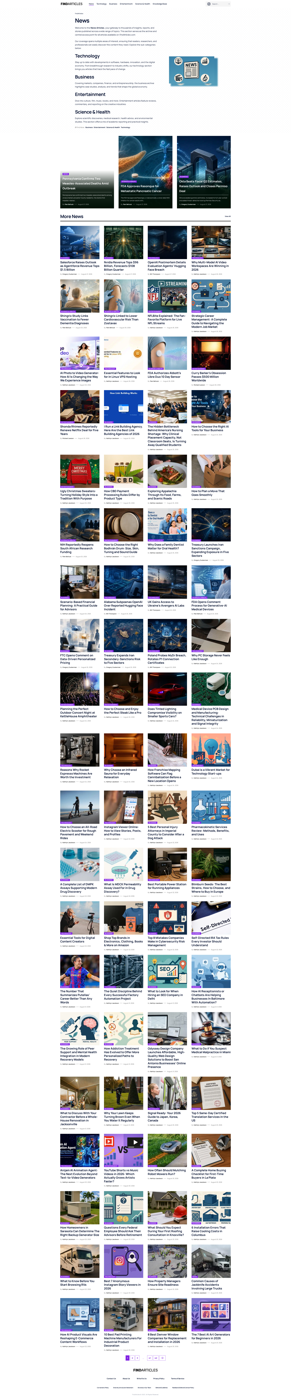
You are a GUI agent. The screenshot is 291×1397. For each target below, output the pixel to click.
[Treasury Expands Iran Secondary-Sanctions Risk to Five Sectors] (123, 635)
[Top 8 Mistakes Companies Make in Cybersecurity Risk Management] (167, 918)
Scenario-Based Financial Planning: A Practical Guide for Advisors (78, 605)
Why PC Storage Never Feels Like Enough (211, 657)
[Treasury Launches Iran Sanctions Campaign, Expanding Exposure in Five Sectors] (211, 524)
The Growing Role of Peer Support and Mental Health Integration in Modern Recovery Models (78, 1054)
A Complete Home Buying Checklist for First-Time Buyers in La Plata (209, 1174)
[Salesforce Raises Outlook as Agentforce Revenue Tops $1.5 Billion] (79, 242)
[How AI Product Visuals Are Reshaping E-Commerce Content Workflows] (79, 1314)
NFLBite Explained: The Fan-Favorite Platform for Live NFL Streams (167, 319)
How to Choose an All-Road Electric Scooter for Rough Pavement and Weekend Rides (78, 832)
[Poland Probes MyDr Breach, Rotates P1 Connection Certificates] (167, 635)
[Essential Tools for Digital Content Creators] (79, 918)
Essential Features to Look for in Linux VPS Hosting (122, 375)
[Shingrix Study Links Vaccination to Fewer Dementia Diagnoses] (79, 296)
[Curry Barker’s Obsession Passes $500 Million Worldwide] (211, 353)
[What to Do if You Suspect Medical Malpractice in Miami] (211, 1028)
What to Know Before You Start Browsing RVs (77, 1283)
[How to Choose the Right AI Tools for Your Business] (211, 406)
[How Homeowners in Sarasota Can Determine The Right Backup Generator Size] (79, 1207)
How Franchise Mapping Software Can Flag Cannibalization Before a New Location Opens (164, 775)
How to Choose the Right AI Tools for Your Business (210, 428)
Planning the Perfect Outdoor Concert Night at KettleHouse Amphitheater (78, 712)
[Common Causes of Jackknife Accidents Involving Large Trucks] (211, 1261)
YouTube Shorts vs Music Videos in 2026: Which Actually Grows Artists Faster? (121, 1175)
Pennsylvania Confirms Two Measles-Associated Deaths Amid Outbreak (86, 183)
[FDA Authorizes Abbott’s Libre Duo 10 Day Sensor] (167, 353)
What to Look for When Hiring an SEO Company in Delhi (165, 995)
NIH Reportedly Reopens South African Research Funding (77, 548)
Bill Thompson (155, 274)
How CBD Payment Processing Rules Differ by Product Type (122, 494)
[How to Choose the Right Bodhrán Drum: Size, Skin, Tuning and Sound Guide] (123, 524)
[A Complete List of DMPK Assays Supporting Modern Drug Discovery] (79, 864)
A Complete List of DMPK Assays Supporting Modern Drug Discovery (78, 888)
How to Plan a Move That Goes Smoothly (208, 493)
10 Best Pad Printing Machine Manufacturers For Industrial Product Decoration (123, 1340)
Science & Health (113, 127)
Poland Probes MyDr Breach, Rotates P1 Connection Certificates (167, 659)
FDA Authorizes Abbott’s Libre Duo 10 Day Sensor (164, 375)
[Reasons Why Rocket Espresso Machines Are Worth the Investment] (79, 750)
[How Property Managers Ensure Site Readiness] (167, 1261)
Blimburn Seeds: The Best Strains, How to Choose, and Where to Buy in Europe (211, 888)
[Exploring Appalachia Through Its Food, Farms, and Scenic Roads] (167, 471)
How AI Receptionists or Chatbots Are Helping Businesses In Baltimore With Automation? (208, 996)
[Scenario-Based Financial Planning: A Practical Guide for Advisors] (79, 582)
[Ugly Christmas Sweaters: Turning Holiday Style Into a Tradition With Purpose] (79, 471)
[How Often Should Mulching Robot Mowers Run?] (167, 1150)
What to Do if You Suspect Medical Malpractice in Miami (211, 1050)
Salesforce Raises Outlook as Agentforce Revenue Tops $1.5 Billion (79, 266)
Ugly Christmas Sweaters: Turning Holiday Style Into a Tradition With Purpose (79, 494)
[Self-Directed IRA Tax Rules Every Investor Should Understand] (211, 918)
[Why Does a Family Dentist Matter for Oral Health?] (167, 524)
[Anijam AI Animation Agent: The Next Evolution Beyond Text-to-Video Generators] (79, 1150)
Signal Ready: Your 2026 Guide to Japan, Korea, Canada (164, 1116)
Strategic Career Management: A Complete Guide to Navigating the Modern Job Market (209, 321)
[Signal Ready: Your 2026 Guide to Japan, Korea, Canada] (167, 1093)
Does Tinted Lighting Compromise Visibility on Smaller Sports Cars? (165, 712)
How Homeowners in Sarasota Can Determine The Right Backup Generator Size (79, 1231)
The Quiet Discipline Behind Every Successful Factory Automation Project (123, 995)
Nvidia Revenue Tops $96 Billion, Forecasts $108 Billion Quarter (121, 266)
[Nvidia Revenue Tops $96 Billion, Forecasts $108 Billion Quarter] (123, 242)
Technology (125, 127)
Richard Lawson (199, 385)
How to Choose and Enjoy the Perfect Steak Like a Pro (122, 711)
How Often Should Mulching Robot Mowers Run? (167, 1172)
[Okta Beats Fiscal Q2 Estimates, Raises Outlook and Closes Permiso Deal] (204, 172)
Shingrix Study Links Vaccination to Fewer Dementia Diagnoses (74, 319)
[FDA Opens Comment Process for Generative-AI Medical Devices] (211, 582)
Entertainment (99, 127)
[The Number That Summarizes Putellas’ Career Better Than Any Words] (79, 971)
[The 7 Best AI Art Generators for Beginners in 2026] (211, 1314)
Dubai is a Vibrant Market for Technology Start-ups (211, 771)
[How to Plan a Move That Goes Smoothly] (211, 471)
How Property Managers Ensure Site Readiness (164, 1283)
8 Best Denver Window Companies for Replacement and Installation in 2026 (167, 1338)
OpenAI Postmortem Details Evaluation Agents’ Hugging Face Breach (167, 266)
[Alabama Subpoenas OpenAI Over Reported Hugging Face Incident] (123, 582)
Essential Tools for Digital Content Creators (77, 939)
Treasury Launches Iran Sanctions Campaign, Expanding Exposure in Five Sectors (210, 550)
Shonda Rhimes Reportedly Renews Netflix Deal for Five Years (79, 430)
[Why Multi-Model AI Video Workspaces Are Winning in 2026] (211, 242)
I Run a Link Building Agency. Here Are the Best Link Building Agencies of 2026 (123, 430)
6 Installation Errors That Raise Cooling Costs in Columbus (209, 1231)
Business (89, 127)
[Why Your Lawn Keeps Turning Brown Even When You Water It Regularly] (123, 1093)
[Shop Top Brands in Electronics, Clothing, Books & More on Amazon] (123, 918)
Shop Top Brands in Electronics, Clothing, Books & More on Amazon (123, 941)
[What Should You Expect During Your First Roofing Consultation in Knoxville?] (167, 1207)
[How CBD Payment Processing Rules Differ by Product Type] (123, 471)
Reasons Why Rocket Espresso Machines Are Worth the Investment (76, 773)
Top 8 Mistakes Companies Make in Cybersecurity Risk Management (166, 941)
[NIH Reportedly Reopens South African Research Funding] (79, 524)
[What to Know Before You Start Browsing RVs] (79, 1261)
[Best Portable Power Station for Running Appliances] (167, 864)
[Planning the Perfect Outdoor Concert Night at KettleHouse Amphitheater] (79, 689)
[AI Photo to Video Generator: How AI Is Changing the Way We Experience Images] (79, 353)
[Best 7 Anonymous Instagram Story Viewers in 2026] (123, 1261)
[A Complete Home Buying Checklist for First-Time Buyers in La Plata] (211, 1150)
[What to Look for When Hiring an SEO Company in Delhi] (167, 971)
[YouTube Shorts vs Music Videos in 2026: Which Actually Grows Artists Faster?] (123, 1150)
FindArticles (79, 13)
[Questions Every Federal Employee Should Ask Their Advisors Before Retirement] (123, 1207)
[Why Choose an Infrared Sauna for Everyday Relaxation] (123, 750)
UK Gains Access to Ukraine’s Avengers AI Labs (166, 604)
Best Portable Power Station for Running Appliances (167, 886)
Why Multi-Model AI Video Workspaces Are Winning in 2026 (210, 266)
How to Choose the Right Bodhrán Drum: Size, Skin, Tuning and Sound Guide (121, 548)
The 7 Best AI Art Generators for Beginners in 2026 (211, 1336)
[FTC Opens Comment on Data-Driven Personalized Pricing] (79, 635)
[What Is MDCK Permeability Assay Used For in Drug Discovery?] (123, 864)
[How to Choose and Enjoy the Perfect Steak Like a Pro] (123, 689)
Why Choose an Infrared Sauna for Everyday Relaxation (120, 773)
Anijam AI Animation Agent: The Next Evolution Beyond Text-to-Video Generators (79, 1174)
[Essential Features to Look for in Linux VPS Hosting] (123, 353)
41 (150, 1358)
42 (156, 1358)
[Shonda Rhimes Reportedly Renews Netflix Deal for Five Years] (79, 406)
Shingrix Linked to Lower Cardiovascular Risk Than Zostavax (121, 319)
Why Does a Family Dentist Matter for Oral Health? (166, 546)
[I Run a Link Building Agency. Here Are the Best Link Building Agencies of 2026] (123, 406)
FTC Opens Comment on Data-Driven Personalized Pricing (77, 659)
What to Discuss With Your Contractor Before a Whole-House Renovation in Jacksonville (79, 1118)
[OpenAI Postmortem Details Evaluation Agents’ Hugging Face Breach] (167, 242)
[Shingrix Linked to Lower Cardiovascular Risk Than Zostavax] (123, 296)
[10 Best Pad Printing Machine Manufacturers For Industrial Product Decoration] (123, 1314)
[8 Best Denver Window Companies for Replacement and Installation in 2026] (167, 1314)
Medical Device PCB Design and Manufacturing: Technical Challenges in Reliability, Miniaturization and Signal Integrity (210, 716)
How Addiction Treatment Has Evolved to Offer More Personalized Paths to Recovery (121, 1054)
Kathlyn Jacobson (200, 274)
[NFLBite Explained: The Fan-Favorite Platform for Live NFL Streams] (167, 296)
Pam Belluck (69, 204)
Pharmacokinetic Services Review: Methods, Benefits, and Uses (211, 830)
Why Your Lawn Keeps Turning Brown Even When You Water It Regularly (122, 1116)
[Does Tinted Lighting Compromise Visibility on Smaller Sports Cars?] (167, 689)
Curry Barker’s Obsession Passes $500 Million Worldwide (209, 376)
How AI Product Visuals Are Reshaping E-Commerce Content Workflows (78, 1338)
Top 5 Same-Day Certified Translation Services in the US (210, 1116)
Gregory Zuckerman (188, 204)
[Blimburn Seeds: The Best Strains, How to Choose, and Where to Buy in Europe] (211, 864)
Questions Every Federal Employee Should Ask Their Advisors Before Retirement (123, 1231)
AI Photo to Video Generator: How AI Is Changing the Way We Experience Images (79, 376)
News (65, 174)
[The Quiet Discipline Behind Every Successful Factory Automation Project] (123, 971)
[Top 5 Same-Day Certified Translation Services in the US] (211, 1093)
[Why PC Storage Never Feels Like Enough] (211, 635)
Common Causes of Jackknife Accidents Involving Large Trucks (207, 1284)
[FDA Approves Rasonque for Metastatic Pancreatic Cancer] (145, 172)
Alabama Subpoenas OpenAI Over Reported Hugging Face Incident (123, 605)
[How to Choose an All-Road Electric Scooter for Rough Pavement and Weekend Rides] (79, 807)
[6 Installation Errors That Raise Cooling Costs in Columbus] (211, 1207)
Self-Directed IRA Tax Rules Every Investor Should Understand (210, 941)
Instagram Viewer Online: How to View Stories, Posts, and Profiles (122, 830)
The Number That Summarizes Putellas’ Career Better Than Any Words (76, 996)
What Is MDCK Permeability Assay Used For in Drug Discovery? (122, 888)
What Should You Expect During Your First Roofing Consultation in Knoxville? (166, 1231)
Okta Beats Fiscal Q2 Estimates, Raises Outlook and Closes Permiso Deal (203, 186)
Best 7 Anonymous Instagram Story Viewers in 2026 (122, 1284)
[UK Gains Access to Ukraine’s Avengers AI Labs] (167, 582)
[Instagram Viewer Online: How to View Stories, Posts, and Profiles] (123, 807)
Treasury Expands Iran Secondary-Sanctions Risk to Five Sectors (122, 659)
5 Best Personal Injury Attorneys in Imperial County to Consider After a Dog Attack (166, 832)
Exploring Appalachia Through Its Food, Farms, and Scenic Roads (165, 494)
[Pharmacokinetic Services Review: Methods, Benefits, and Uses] (211, 807)
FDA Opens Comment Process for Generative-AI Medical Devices (209, 605)
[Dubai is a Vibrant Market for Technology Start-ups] (211, 750)
